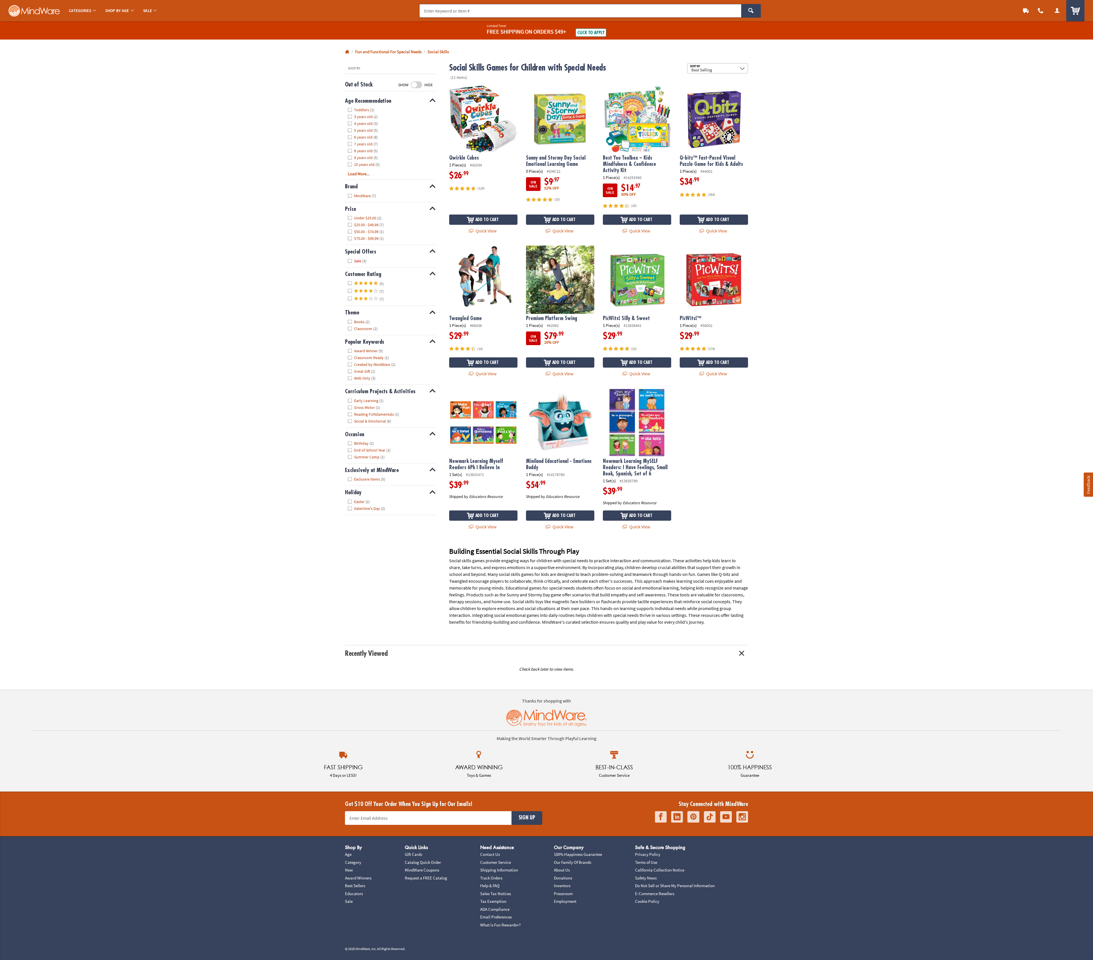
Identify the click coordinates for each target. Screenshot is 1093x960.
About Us (562, 870)
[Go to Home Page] (347, 52)
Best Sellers (355, 885)
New (349, 870)
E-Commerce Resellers (654, 893)
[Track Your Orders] (1025, 10)
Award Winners (358, 878)
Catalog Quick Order (423, 862)
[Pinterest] (693, 817)
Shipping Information (499, 870)
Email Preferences (496, 917)
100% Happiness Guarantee (578, 854)
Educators (354, 893)
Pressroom (563, 893)
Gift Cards (413, 854)
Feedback (1088, 484)
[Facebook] (661, 817)
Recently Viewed (366, 653)
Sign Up (527, 817)
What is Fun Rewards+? (500, 925)
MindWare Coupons (422, 870)
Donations (563, 878)
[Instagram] (742, 817)
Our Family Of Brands (572, 862)
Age (348, 854)
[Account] (1057, 10)
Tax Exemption (493, 901)
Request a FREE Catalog (426, 878)
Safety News (646, 878)
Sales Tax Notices (495, 893)
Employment (565, 901)
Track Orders (491, 878)
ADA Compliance (494, 909)
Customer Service (495, 862)
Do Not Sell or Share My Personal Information (675, 885)
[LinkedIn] (677, 817)
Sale (349, 901)
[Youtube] (726, 817)
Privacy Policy (647, 854)
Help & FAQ (490, 885)
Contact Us (490, 854)
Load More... (359, 173)
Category (353, 862)
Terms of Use (646, 862)
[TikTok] (710, 817)
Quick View (485, 231)
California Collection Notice (659, 870)
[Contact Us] (1040, 10)
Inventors (562, 885)
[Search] (751, 11)
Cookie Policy (647, 901)
